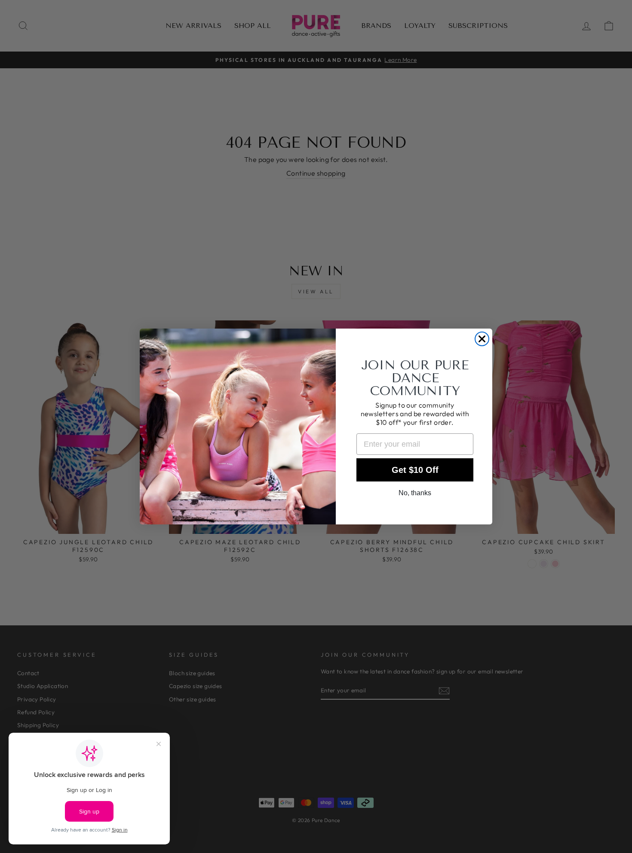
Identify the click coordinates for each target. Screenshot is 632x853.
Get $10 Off (415, 470)
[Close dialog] (482, 339)
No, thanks (415, 493)
